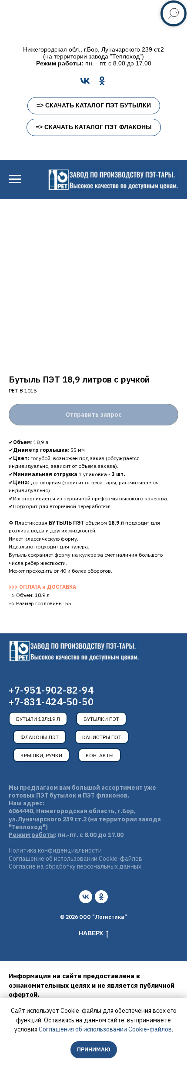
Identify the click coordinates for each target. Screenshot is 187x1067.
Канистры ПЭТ (101, 737)
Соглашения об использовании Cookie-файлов (105, 1029)
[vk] (85, 896)
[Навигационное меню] (15, 179)
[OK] (102, 80)
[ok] (101, 896)
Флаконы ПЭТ (39, 737)
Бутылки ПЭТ (101, 719)
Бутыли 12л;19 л (38, 719)
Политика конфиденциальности (55, 850)
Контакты (100, 755)
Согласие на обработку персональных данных (75, 866)
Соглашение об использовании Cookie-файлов (75, 859)
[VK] (85, 80)
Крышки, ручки (41, 755)
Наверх (91, 933)
